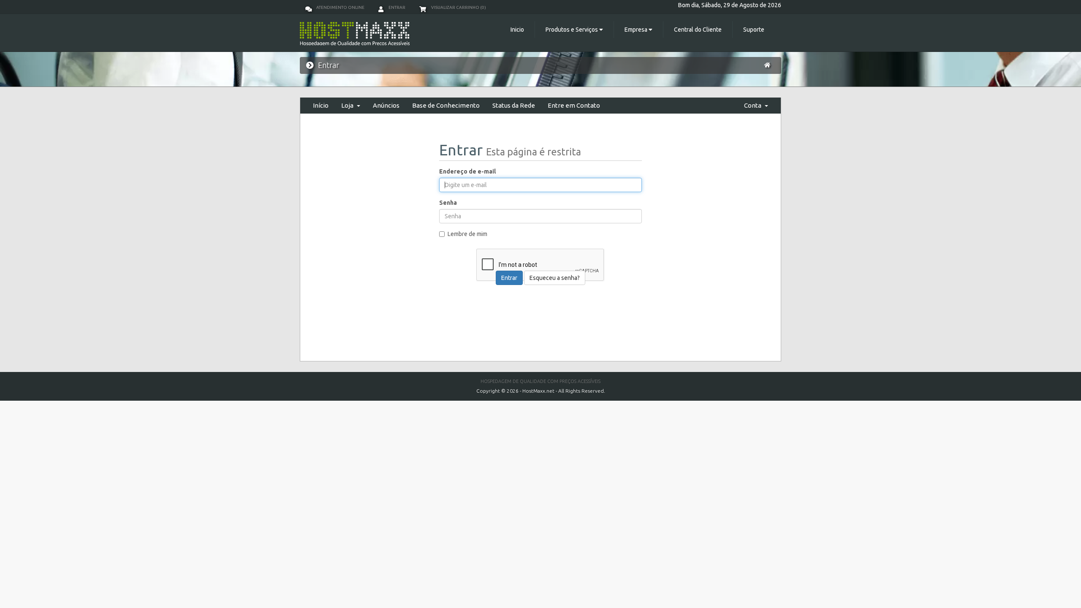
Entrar (396, 7)
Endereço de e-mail (467, 171)
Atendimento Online (340, 7)
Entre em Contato (574, 105)
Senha (448, 202)
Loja (348, 105)
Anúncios (386, 105)
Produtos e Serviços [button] (572, 29)
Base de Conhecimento (446, 105)
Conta (754, 105)
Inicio (517, 29)
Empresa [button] (637, 29)
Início (321, 105)
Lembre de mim (467, 234)
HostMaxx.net (538, 391)
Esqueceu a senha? (555, 277)
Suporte (753, 29)
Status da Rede (513, 105)
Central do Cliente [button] (698, 29)
